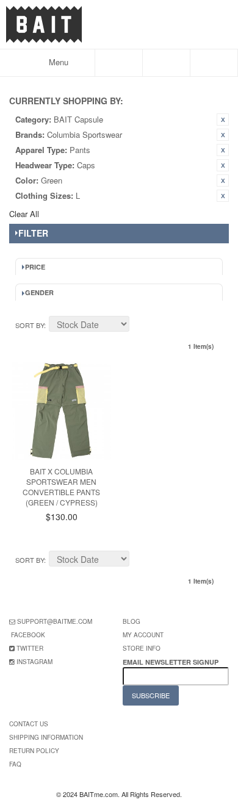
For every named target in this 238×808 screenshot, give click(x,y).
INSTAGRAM (34, 661)
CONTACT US (28, 724)
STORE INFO (141, 648)
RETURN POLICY (34, 750)
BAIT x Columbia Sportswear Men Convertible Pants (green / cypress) (61, 486)
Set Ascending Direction (140, 325)
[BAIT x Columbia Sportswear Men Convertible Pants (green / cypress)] (61, 411)
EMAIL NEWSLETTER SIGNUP (171, 662)
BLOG (131, 621)
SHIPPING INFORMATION (46, 737)
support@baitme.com (54, 621)
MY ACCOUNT (143, 635)
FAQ (15, 764)
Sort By (29, 325)
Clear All (24, 214)
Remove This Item (223, 119)
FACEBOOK (28, 635)
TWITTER (29, 648)
